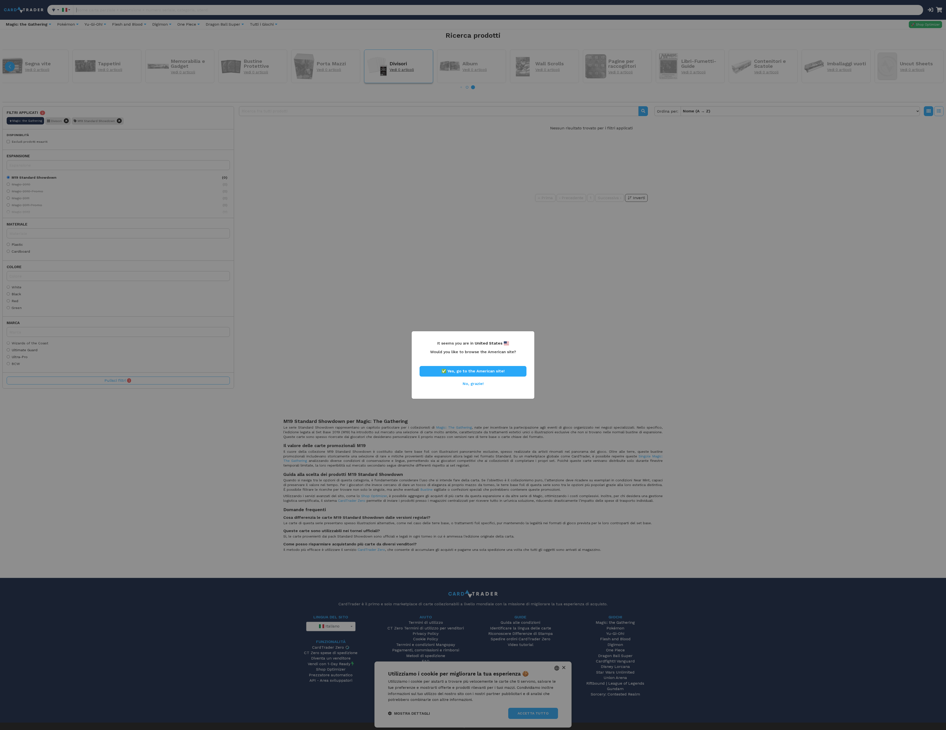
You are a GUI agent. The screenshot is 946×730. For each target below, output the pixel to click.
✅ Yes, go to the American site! (473, 371)
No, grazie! (473, 383)
